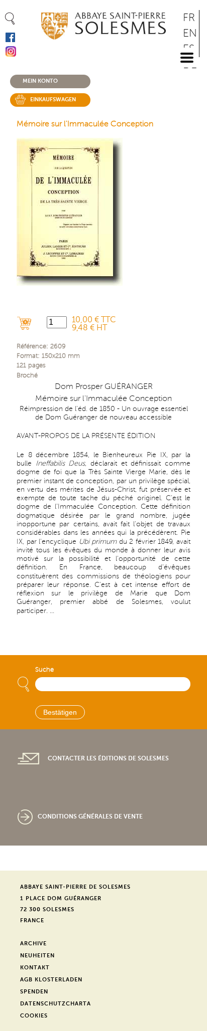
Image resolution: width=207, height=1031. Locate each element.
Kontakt (35, 967)
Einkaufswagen (53, 99)
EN (190, 33)
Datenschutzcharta (55, 1003)
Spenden (34, 991)
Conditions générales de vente (90, 816)
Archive (33, 943)
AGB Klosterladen (51, 979)
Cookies (34, 1015)
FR (189, 18)
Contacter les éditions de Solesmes (108, 758)
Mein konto (40, 81)
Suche (44, 669)
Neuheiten (37, 955)
